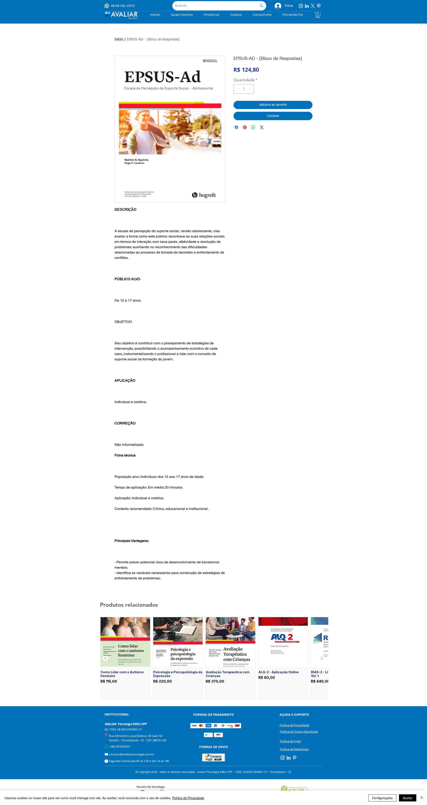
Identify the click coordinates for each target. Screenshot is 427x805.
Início (119, 39)
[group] (213, 658)
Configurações (382, 798)
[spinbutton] (243, 88)
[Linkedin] (307, 6)
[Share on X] (261, 127)
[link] (318, 15)
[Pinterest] (319, 6)
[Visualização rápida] (125, 642)
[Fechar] (421, 797)
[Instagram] (301, 6)
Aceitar (408, 798)
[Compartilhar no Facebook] (236, 127)
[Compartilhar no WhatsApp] (253, 127)
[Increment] (249, 88)
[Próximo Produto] (321, 658)
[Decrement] (237, 88)
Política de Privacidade (188, 798)
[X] (313, 6)
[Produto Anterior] (105, 658)
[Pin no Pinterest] (245, 127)
